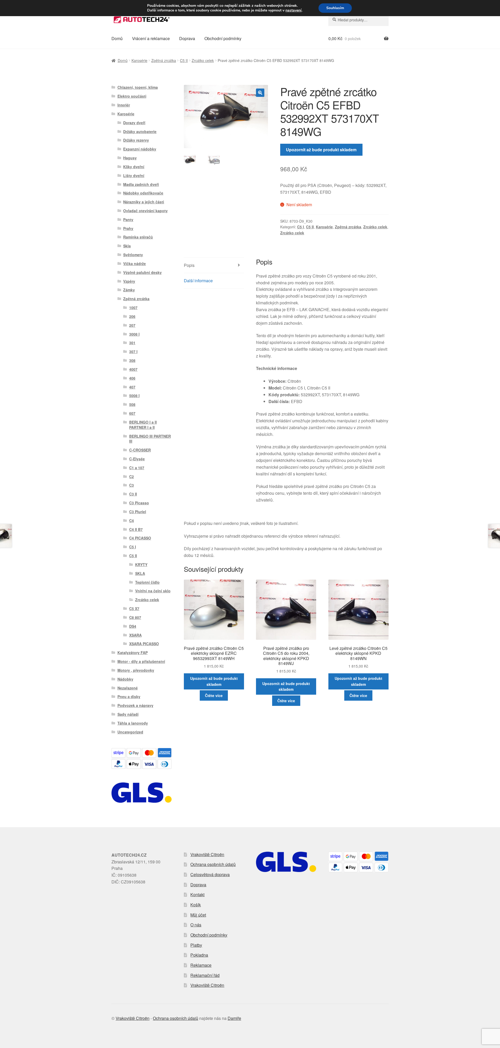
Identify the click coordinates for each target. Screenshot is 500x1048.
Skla (127, 245)
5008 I (134, 395)
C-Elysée (137, 458)
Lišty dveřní (133, 175)
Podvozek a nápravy (135, 705)
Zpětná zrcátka (163, 60)
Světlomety (133, 254)
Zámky (129, 289)
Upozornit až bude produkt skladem (321, 150)
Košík (195, 905)
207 (132, 325)
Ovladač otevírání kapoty (145, 210)
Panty (128, 219)
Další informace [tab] (198, 281)
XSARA (135, 635)
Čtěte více (214, 695)
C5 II (184, 60)
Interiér (123, 105)
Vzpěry (129, 281)
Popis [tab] (189, 265)
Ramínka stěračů (138, 237)
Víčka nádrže (134, 263)
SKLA (140, 573)
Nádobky (125, 679)
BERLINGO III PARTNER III (150, 439)
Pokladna (199, 955)
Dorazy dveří (134, 122)
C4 (131, 520)
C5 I (300, 226)
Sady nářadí (128, 714)
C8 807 (135, 617)
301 (132, 342)
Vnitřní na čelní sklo (153, 590)
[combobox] (358, 20)
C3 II (133, 494)
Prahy (128, 228)
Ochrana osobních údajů (213, 864)
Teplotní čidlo (147, 582)
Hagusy (130, 157)
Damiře (234, 1018)
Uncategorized (130, 732)
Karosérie (139, 60)
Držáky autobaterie (140, 131)
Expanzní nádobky (139, 149)
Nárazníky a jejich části (143, 201)
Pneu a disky (128, 696)
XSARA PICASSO (144, 643)
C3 (131, 485)
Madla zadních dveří (141, 184)
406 (132, 378)
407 (132, 387)
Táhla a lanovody (132, 723)
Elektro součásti (131, 96)
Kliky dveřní (133, 166)
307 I (133, 351)
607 (132, 413)
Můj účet (198, 915)
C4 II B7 (136, 529)
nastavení (293, 10)
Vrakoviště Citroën (207, 854)
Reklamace (200, 965)
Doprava (187, 38)
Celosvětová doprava (210, 874)
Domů (117, 38)
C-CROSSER (140, 450)
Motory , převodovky (135, 670)
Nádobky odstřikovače (143, 193)
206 (132, 316)
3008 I (134, 334)
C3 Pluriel (137, 511)
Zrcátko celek (203, 60)
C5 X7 (134, 608)
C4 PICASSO (140, 538)
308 (132, 360)
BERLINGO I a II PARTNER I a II (143, 424)
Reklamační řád (205, 975)
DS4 (132, 626)
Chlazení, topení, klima (137, 87)
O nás (195, 925)
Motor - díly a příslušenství (141, 661)
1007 (133, 307)
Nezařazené (127, 688)
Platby (196, 945)
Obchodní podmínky (222, 38)
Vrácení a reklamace (151, 38)
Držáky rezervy (136, 140)
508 (132, 404)
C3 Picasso (139, 502)
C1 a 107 (136, 467)
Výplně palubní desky (142, 272)
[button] (260, 93)
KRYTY (141, 564)
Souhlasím (335, 7)
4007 (133, 369)
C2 (131, 476)
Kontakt (197, 895)
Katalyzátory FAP (132, 652)
